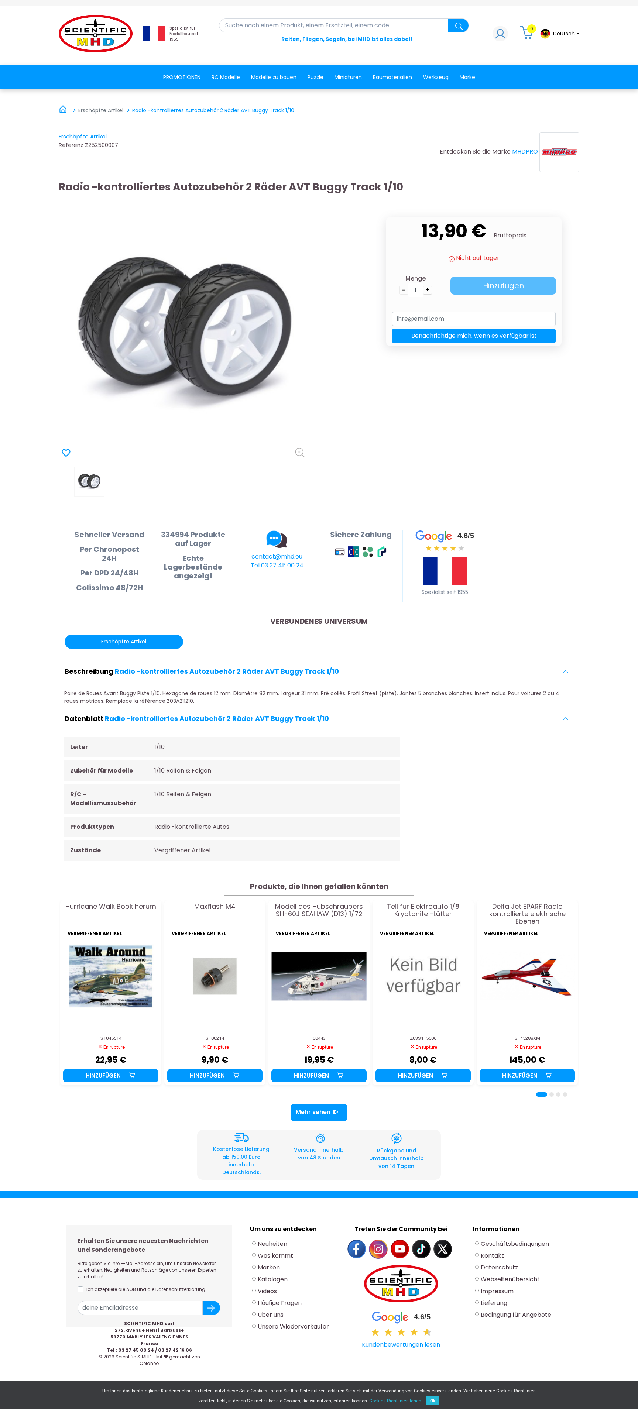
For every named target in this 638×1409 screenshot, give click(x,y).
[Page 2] (551, 1094)
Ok (432, 1400)
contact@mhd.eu (276, 556)
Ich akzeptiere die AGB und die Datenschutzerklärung (145, 1289)
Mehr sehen (313, 1112)
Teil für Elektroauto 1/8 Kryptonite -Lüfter (423, 910)
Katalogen (273, 1279)
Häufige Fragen (280, 1303)
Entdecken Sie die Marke (475, 151)
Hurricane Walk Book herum (110, 907)
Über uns (271, 1314)
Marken (269, 1267)
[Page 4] (565, 1094)
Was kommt (275, 1255)
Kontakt (492, 1255)
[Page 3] (558, 1094)
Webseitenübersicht (510, 1279)
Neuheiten (272, 1244)
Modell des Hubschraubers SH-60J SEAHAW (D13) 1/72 (319, 910)
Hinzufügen (503, 286)
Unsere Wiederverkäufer (293, 1326)
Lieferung (494, 1303)
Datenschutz (499, 1267)
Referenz (71, 145)
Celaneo (149, 1363)
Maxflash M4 (215, 907)
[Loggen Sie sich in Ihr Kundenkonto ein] (500, 35)
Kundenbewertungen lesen (401, 1344)
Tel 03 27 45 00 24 (277, 565)
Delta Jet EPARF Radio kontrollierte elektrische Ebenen (527, 914)
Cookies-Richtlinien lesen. (395, 1400)
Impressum (497, 1291)
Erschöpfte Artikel (83, 136)
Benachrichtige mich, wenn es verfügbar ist (474, 335)
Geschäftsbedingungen (515, 1244)
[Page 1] (541, 1094)
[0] (527, 35)
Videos (267, 1291)
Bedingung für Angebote (516, 1314)
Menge (415, 278)
